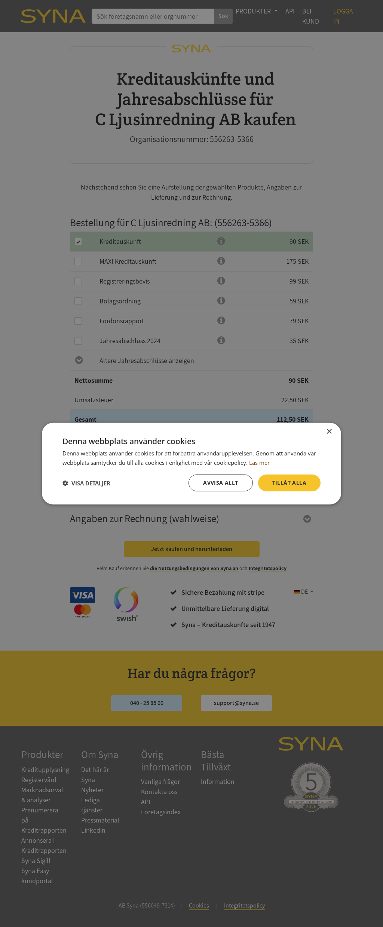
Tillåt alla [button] (289, 482)
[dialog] (191, 463)
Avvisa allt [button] (220, 482)
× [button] (329, 431)
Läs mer (259, 462)
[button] (86, 483)
